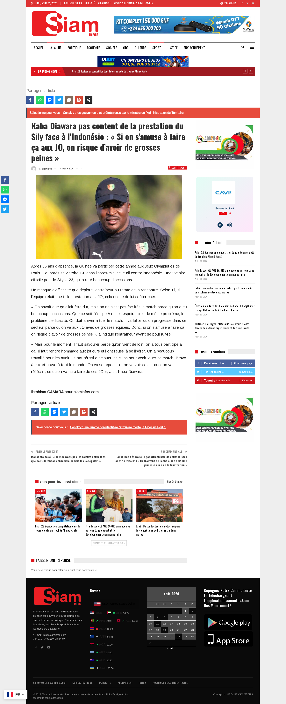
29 (185, 636)
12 (164, 623)
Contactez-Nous (73, 3)
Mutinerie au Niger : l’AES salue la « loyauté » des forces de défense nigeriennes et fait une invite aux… (222, 328)
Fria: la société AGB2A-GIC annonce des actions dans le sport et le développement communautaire (224, 272)
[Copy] (69, 100)
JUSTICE (172, 47)
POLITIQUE (74, 47)
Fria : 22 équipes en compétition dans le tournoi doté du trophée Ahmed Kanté (109, 71)
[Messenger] (50, 100)
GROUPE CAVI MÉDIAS (240, 694)
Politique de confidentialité (170, 682)
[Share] (88, 100)
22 (185, 630)
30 (192, 636)
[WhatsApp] (40, 100)
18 (157, 630)
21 (178, 630)
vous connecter (54, 570)
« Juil (170, 648)
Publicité (90, 3)
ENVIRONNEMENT (194, 47)
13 (171, 623)
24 (150, 636)
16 (192, 623)
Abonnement (104, 3)
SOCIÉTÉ (111, 47)
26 (164, 636)
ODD (126, 47)
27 (171, 636)
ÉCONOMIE (93, 47)
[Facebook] (30, 100)
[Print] (79, 100)
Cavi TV (149, 3)
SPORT (156, 47)
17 (150, 630)
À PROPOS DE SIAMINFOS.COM (128, 3)
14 (178, 623)
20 (171, 630)
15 (185, 623)
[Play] (220, 225)
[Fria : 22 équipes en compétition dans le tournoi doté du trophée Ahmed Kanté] (58, 505)
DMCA (142, 682)
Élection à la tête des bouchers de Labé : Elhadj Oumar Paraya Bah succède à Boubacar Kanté (224, 308)
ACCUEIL (39, 47)
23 (192, 630)
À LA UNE (55, 47)
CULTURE (140, 47)
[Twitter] (59, 100)
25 (157, 636)
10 (150, 623)
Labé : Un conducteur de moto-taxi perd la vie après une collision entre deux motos (223, 290)
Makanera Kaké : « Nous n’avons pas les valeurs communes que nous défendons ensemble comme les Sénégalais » (68, 459)
